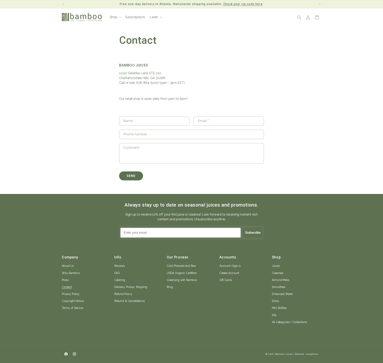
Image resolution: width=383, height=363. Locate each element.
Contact (67, 287)
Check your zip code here (242, 4)
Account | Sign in (230, 265)
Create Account (229, 273)
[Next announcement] (319, 4)
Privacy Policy (71, 294)
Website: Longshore (306, 354)
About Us (68, 265)
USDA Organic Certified (181, 273)
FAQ (117, 273)
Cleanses (278, 273)
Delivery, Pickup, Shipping (130, 287)
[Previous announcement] (63, 4)
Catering (119, 280)
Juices (276, 265)
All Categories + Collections (289, 322)
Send (131, 176)
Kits (274, 315)
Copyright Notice (73, 301)
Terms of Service (72, 308)
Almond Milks (280, 280)
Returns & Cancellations (129, 301)
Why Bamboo (71, 273)
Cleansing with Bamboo (182, 280)
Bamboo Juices (284, 354)
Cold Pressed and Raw (181, 265)
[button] (115, 17)
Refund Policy (123, 294)
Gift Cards (225, 280)
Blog (170, 287)
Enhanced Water (282, 294)
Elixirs (275, 301)
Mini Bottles (279, 308)
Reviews (119, 265)
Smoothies (279, 287)
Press (65, 280)
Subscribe (253, 232)
